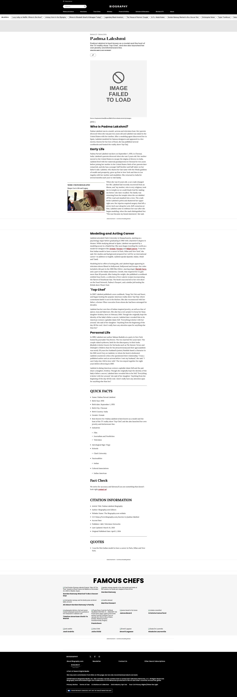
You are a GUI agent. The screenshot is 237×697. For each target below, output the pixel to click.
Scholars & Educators (142, 11)
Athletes (109, 11)
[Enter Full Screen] (103, 209)
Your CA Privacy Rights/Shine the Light (143, 684)
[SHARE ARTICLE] (93, 55)
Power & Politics (124, 11)
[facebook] (95, 657)
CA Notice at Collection (100, 684)
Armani (112, 249)
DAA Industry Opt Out (119, 684)
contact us (102, 489)
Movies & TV (160, 11)
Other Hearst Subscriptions (154, 661)
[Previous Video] (81, 200)
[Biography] (118, 6)
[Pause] (86, 200)
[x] (90, 657)
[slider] (83, 209)
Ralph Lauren (131, 249)
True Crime (96, 11)
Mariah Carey (140, 269)
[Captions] (100, 209)
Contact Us (122, 661)
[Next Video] (91, 200)
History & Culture (68, 11)
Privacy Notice (72, 684)
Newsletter (68, 1)
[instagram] (99, 657)
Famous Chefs (118, 580)
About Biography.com (75, 661)
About (172, 11)
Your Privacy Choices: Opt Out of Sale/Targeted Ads (91, 690)
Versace (119, 249)
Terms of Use (85, 684)
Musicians (83, 11)
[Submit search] (85, 6)
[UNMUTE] (102, 193)
